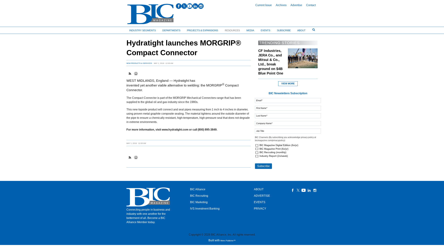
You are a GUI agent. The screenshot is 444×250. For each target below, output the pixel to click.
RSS (130, 74)
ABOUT (259, 189)
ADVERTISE (262, 195)
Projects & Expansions (202, 30)
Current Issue (263, 5)
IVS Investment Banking (205, 208)
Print (136, 74)
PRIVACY (260, 208)
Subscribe (284, 30)
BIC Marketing (199, 202)
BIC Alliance (197, 189)
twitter (184, 6)
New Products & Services (139, 63)
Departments (171, 30)
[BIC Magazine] (150, 14)
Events (265, 30)
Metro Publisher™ (228, 241)
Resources (232, 30)
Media (250, 30)
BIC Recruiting (199, 195)
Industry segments (142, 30)
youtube (190, 6)
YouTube (303, 190)
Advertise (296, 5)
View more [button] (288, 83)
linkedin (195, 6)
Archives (281, 5)
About (301, 30)
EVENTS (259, 202)
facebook (178, 6)
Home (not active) (10, 29)
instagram (201, 6)
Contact (311, 5)
